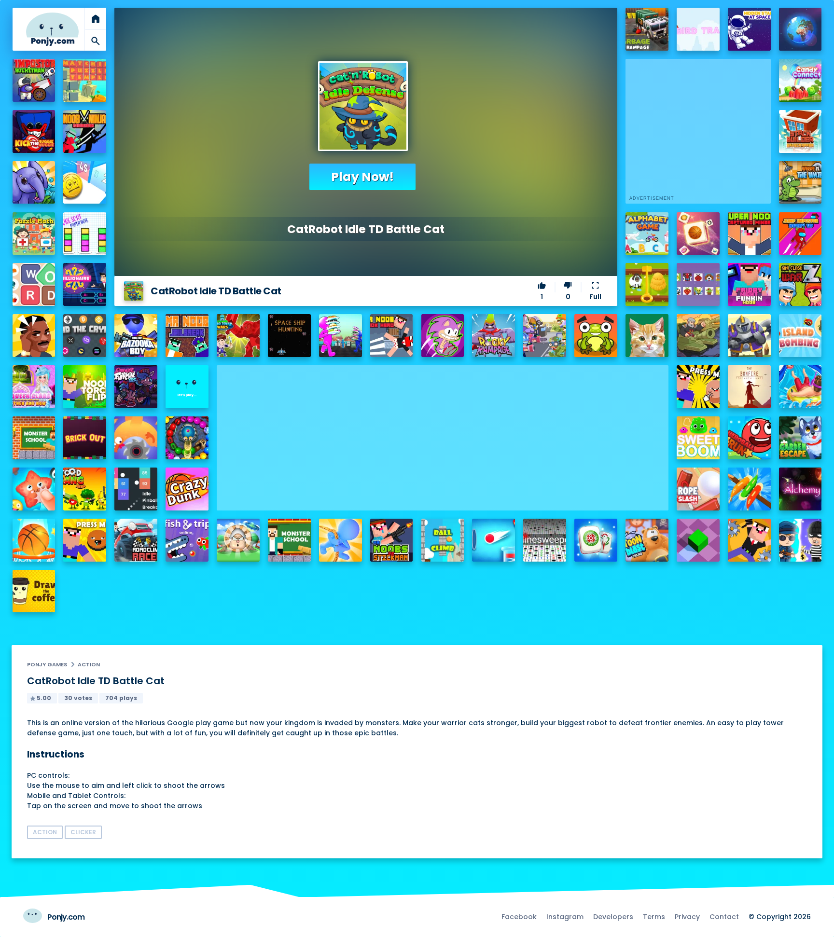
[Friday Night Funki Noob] (749, 284)
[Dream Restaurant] (340, 335)
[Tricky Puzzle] (647, 284)
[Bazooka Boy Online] (135, 335)
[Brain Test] (34, 335)
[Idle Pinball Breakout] (135, 489)
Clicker (83, 832)
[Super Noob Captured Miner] (749, 233)
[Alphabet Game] (647, 233)
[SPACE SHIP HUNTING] (289, 335)
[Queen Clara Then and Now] (34, 386)
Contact (724, 917)
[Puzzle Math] (34, 233)
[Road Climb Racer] (135, 540)
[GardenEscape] (800, 437)
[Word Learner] (34, 284)
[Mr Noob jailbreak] (187, 335)
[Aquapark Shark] (800, 386)
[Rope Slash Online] (698, 489)
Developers (613, 917)
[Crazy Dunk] (187, 489)
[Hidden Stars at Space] (749, 29)
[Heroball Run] (749, 437)
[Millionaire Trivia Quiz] (84, 284)
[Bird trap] (698, 29)
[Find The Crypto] (84, 335)
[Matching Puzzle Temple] (84, 80)
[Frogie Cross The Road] (595, 335)
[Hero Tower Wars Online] (238, 335)
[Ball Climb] (442, 540)
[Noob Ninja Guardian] (84, 131)
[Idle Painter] (647, 335)
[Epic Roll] (698, 540)
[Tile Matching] (698, 233)
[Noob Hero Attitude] (749, 540)
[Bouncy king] (493, 540)
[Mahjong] (595, 540)
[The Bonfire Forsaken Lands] (749, 386)
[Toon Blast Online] (647, 540)
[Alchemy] (800, 489)
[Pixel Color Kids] (698, 284)
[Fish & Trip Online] (187, 540)
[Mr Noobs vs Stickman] (391, 540)
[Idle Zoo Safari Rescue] (34, 182)
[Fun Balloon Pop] (34, 489)
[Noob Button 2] (84, 540)
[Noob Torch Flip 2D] (84, 386)
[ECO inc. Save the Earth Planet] (800, 29)
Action (89, 664)
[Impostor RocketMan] (34, 80)
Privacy (687, 917)
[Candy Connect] (800, 80)
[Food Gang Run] (84, 489)
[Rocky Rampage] (493, 335)
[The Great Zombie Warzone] (544, 335)
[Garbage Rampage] (647, 29)
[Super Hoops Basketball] (34, 540)
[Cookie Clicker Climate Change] (238, 540)
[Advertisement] (442, 432)
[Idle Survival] (749, 489)
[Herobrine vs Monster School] (289, 540)
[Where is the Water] (800, 182)
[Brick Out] (84, 437)
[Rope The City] (340, 540)
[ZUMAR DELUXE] (187, 437)
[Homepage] (52, 29)
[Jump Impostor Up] (800, 233)
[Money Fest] (84, 182)
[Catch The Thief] (800, 540)
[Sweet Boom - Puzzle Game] (698, 437)
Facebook (519, 917)
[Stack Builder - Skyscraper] (800, 131)
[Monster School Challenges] (34, 437)
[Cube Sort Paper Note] (84, 233)
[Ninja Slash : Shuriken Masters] (135, 437)
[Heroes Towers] (749, 335)
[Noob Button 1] (698, 386)
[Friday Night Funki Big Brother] (135, 386)
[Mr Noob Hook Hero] (391, 335)
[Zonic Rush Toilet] (442, 335)
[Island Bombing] (800, 335)
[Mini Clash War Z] (800, 284)
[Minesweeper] (544, 540)
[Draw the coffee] (34, 591)
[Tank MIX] (698, 335)
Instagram (565, 917)
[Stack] (187, 386)
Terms (654, 917)
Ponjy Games (47, 664)
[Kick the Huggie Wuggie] (34, 131)
